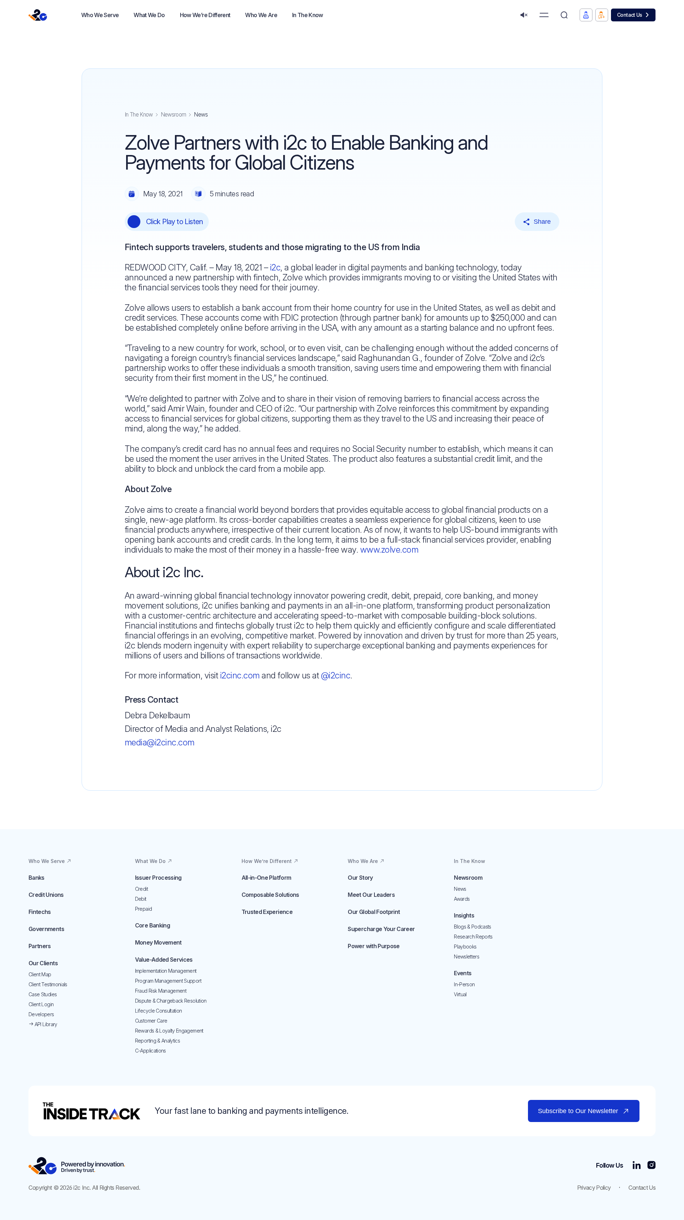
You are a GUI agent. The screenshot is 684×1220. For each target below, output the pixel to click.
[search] (564, 15)
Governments (46, 928)
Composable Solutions (270, 894)
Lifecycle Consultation (158, 1011)
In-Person (464, 984)
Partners (39, 946)
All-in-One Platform (266, 877)
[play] (134, 221)
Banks (36, 877)
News (460, 889)
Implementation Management (166, 971)
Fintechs (39, 911)
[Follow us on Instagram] (651, 1165)
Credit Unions (46, 894)
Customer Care (151, 1021)
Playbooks (465, 947)
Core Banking (152, 925)
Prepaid (143, 909)
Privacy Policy (594, 1187)
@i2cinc (336, 675)
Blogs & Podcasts (472, 927)
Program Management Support (168, 981)
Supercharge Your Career (381, 928)
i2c (275, 267)
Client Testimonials (47, 984)
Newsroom (173, 115)
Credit (141, 889)
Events (462, 973)
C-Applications (150, 1051)
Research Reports (473, 937)
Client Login (40, 1004)
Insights (464, 915)
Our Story (360, 877)
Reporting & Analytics (157, 1041)
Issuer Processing (158, 877)
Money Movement (158, 942)
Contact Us (629, 15)
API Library (45, 1024)
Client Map (39, 974)
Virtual (460, 994)
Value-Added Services (164, 959)
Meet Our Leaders (371, 894)
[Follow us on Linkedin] (636, 1165)
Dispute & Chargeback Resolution (171, 1001)
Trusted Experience (267, 911)
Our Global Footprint (374, 911)
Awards (462, 899)
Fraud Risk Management (160, 991)
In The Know (139, 115)
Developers (41, 1014)
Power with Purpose (373, 946)
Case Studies (42, 994)
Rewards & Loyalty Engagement (169, 1031)
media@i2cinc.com (160, 742)
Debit (140, 899)
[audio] (524, 15)
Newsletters (466, 956)
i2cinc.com (240, 675)
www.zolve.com (389, 549)
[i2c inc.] (76, 1165)
